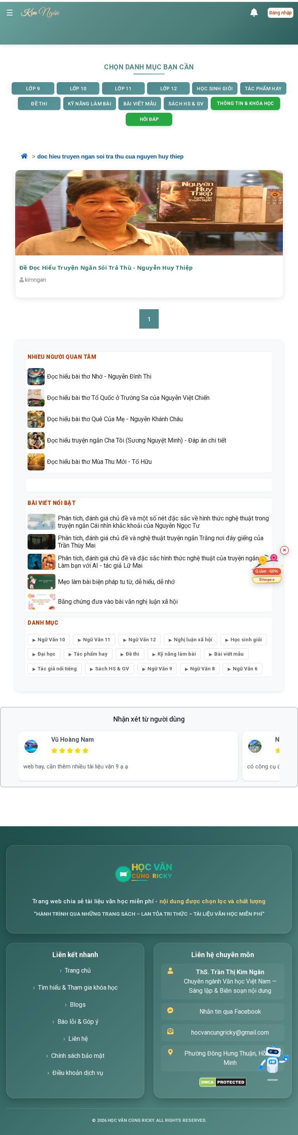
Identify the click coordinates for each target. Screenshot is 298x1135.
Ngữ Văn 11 (96, 639)
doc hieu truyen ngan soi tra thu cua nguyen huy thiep (110, 156)
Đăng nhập (280, 13)
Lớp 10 (78, 88)
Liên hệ (78, 1038)
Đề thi (132, 654)
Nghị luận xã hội (193, 639)
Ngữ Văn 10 (51, 639)
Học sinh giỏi (246, 639)
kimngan (35, 280)
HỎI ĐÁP (149, 119)
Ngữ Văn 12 (142, 639)
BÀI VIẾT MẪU (140, 104)
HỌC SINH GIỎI (215, 88)
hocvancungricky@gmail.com (230, 1032)
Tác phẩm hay (90, 654)
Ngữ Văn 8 (202, 669)
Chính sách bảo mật (77, 1055)
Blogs (78, 1004)
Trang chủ (78, 970)
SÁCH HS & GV (186, 104)
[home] (29, 156)
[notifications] (256, 13)
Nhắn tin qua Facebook (230, 1011)
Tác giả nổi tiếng (57, 669)
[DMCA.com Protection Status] (223, 1082)
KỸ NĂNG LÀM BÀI (90, 104)
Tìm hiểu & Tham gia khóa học (78, 987)
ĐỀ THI (39, 104)
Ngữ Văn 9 (159, 669)
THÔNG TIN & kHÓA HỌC (245, 103)
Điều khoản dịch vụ (77, 1072)
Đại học (46, 654)
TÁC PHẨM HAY (263, 88)
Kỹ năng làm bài (177, 654)
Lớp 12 (168, 88)
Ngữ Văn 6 (245, 669)
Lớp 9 (33, 88)
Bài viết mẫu (229, 654)
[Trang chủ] (170, 874)
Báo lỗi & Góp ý (78, 1021)
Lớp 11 (123, 88)
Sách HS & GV (112, 669)
